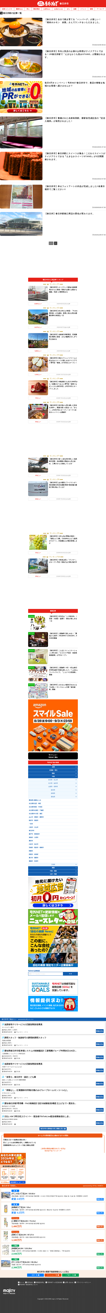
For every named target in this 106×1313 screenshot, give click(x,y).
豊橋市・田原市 (33, 861)
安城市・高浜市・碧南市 (36, 847)
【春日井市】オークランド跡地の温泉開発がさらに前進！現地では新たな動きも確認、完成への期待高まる (63, 289)
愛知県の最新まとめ (35, 800)
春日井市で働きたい (9, 1019)
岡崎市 (31, 851)
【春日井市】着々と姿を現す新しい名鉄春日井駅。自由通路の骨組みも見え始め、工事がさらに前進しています (63, 461)
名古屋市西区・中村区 (35, 807)
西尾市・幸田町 (33, 854)
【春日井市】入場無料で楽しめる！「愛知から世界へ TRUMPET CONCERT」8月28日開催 (63, 636)
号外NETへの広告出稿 (54, 1282)
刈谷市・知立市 (33, 844)
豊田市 (31, 840)
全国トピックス (7, 9)
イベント (83, 9)
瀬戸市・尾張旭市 (34, 834)
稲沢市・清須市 (33, 820)
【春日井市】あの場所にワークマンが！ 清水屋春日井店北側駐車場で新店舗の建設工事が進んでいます (63, 485)
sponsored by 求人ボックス (25, 1019)
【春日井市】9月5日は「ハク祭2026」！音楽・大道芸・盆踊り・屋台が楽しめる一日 (63, 618)
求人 (28, 9)
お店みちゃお (58, 9)
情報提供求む (40, 1282)
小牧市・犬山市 (33, 827)
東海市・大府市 (33, 837)
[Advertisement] (53, 262)
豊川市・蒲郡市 (33, 857)
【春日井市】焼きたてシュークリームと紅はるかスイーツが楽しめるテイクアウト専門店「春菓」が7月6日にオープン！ (63, 360)
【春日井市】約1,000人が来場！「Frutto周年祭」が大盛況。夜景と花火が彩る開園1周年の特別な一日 (63, 313)
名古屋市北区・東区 (35, 803)
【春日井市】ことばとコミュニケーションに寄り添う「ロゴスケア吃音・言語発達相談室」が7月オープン (63, 653)
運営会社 (30, 1282)
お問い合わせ (69, 1282)
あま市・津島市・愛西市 (36, 817)
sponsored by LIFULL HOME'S (93, 1186)
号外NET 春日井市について (29, 1284)
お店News (46, 9)
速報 (91, 9)
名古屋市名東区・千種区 (36, 810)
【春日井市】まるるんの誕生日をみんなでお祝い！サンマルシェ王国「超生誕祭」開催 (63, 687)
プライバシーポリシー (83, 1282)
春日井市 (64, 3)
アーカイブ (100, 9)
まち (68, 9)
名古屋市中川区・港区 (35, 813)
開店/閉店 (36, 9)
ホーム (22, 1282)
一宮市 (31, 824)
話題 (74, 9)
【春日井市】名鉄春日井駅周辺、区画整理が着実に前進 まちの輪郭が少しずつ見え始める (63, 337)
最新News (19, 9)
